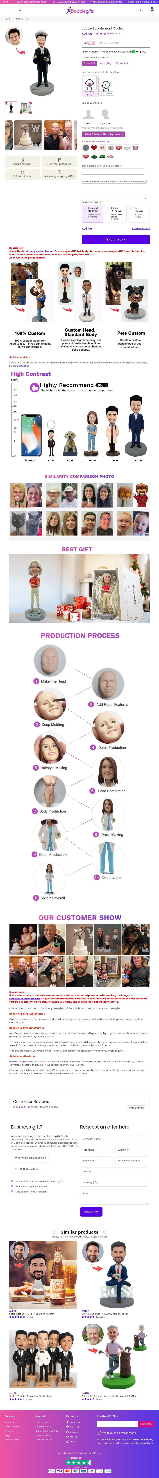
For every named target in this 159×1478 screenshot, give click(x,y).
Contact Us (41, 1422)
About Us (9, 1422)
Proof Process (12, 1439)
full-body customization (38, 251)
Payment (9, 1431)
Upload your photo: (92, 102)
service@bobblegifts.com (24, 998)
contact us (23, 365)
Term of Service (43, 1439)
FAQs (7, 1435)
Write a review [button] (136, 1107)
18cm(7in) (105, 63)
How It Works (12, 1426)
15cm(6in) (89, 63)
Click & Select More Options (102, 134)
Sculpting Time (102, 202)
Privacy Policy (42, 1435)
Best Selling (22, 19)
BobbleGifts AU (93, 1453)
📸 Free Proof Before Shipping (77, 1)
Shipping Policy (43, 1426)
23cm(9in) (122, 63)
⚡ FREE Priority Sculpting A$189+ (115, 1)
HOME (7, 19)
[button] (102, 33)
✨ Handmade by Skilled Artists (39, 1)
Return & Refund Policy (47, 1431)
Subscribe (146, 1424)
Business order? (141, 228)
